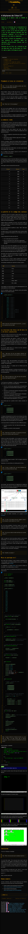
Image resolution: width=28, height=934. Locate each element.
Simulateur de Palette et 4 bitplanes (14, 908)
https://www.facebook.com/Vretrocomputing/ (12, 890)
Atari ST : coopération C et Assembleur (15, 907)
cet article (11, 563)
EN (15, 7)
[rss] (18, 9)
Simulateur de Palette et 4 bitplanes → (21, 898)
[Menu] (13, 5)
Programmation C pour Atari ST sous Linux (17, 911)
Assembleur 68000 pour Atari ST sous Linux (16, 910)
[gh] (9, 9)
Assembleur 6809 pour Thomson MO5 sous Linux (17, 909)
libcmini (14, 565)
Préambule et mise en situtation (11, 59)
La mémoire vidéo (7, 60)
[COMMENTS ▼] (4, 894)
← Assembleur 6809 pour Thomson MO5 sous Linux (7, 898)
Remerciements (7, 68)
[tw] (10, 72)
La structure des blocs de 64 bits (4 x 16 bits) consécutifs (14, 64)
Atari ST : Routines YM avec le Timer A (15, 905)
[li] (12, 9)
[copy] (25, 155)
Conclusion (6, 67)
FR (12, 7)
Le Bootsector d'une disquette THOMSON (15, 904)
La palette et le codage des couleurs (12, 62)
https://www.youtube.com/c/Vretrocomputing (12, 887)
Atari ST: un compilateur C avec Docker (16, 903)
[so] (15, 9)
